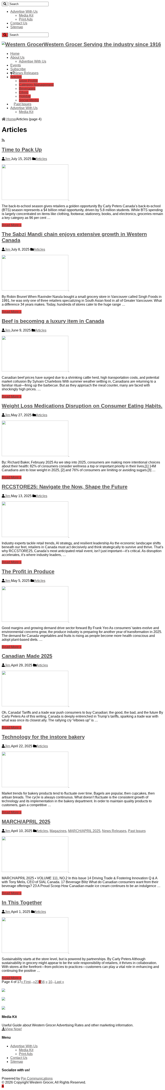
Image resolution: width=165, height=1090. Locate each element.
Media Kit (26, 15)
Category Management (36, 84)
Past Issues (22, 104)
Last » (59, 982)
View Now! (13, 1029)
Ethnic (24, 92)
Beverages (27, 88)
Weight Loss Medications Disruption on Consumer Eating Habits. (82, 406)
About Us (17, 57)
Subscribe (18, 69)
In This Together (22, 902)
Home (15, 53)
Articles (16, 77)
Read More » (11, 225)
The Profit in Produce (28, 571)
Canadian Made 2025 (27, 656)
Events (15, 65)
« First (26, 982)
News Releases (26, 73)
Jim (8, 159)
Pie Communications (37, 1078)
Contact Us (18, 23)
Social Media (29, 100)
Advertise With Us (24, 11)
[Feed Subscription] (3, 140)
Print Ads (26, 19)
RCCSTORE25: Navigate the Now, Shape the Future (64, 487)
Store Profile (28, 81)
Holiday (25, 96)
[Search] (5, 4)
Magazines (58, 831)
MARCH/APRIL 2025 (26, 822)
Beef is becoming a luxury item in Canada (53, 321)
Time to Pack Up (22, 149)
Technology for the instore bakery (43, 737)
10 (50, 982)
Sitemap (16, 27)
